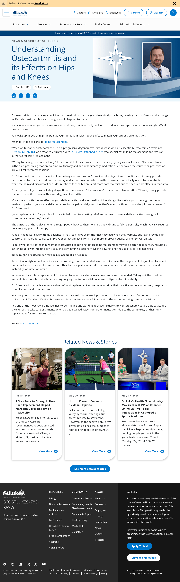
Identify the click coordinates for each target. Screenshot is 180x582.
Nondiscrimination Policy (58, 573)
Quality (98, 533)
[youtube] (44, 564)
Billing (52, 498)
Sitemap (104, 573)
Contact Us (100, 504)
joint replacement (56, 141)
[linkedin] (20, 564)
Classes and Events (82, 498)
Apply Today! (139, 546)
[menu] (6, 12)
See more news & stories (90, 469)
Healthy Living (79, 520)
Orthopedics (31, 323)
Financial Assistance (59, 504)
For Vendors (55, 520)
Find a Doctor (102, 24)
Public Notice (89, 570)
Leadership (101, 522)
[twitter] (36, 564)
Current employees (143, 557)
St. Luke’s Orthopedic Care (87, 152)
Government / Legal (90, 573)
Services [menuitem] (42, 24)
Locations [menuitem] (19, 24)
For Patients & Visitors (56, 512)
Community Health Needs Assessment (82, 506)
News (98, 528)
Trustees (99, 539)
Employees (100, 510)
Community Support (82, 514)
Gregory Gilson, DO (23, 152)
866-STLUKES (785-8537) (21, 504)
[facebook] (5, 564)
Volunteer (77, 531)
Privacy (57, 570)
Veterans (54, 541)
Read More (41, 3)
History (99, 516)
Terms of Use (101, 570)
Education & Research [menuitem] (133, 24)
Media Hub (78, 526)
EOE (50, 570)
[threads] (28, 564)
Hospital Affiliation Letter (59, 527)
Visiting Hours (56, 547)
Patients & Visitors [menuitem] (70, 24)
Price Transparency (59, 535)
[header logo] (20, 12)
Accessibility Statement (72, 570)
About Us (100, 498)
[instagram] (13, 564)
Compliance (75, 573)
